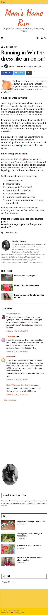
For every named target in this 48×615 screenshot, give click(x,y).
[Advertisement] (24, 433)
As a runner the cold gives (14, 159)
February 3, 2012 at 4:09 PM (17, 351)
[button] (4, 2)
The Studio (10, 336)
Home (4, 2)
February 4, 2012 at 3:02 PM (17, 379)
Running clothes (11, 47)
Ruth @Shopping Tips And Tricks (20, 385)
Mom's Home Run (24, 18)
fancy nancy (11, 314)
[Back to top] (42, 609)
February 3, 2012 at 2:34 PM (17, 331)
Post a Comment (10, 400)
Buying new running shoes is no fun (31, 521)
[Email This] (29, 73)
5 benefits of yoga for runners (29, 545)
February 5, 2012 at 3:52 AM (17, 395)
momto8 (9, 357)
